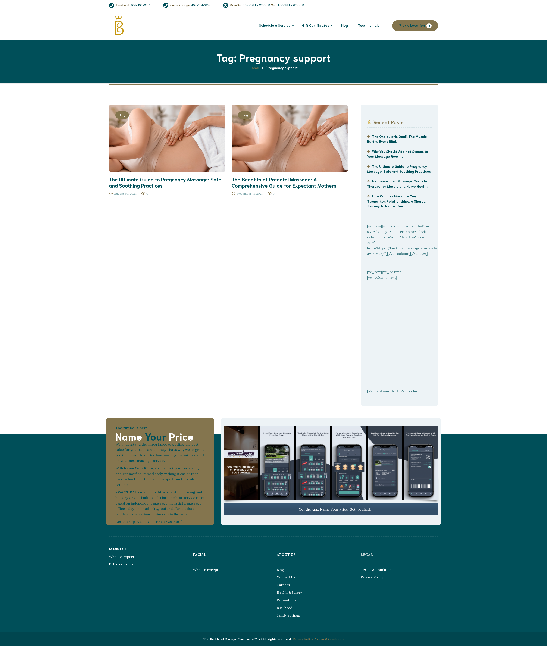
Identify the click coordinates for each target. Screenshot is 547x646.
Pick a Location (412, 25)
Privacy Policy (372, 577)
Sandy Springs (288, 615)
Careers (283, 585)
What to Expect (121, 557)
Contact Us (286, 577)
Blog (122, 115)
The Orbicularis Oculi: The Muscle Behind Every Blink (397, 138)
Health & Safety (289, 592)
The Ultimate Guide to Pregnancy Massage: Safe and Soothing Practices (399, 168)
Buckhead (284, 608)
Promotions (286, 600)
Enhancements (121, 564)
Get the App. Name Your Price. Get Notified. (334, 509)
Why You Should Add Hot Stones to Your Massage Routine (397, 153)
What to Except (205, 570)
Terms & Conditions (377, 570)
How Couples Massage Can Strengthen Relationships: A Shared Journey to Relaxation (396, 201)
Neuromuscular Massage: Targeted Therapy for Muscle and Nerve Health (398, 183)
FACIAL (199, 554)
